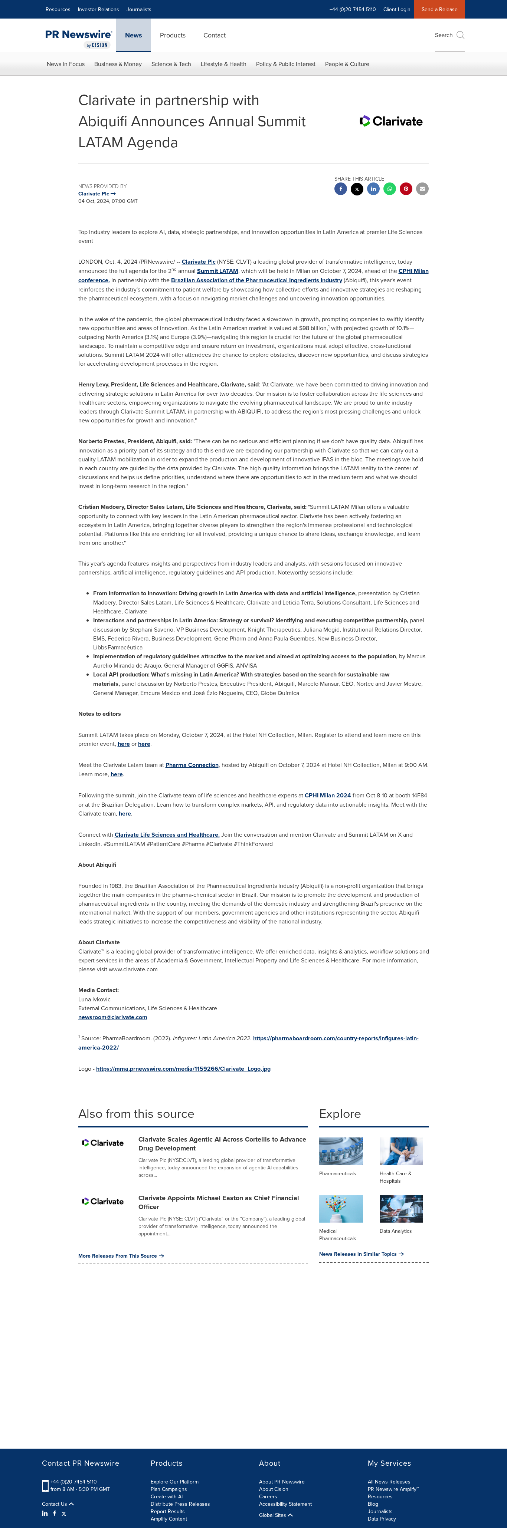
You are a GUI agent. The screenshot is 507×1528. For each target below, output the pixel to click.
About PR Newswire (282, 1481)
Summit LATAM (217, 271)
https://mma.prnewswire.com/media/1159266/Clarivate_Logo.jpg (183, 1068)
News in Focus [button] (66, 64)
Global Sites (273, 1515)
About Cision (273, 1489)
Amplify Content (169, 1518)
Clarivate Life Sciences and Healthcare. (167, 834)
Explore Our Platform (175, 1481)
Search (444, 35)
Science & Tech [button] (171, 64)
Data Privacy (382, 1518)
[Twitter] (63, 1513)
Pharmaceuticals (337, 1173)
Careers (268, 1496)
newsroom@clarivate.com (112, 1017)
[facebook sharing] (340, 189)
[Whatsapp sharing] (389, 189)
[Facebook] (54, 1513)
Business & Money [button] (118, 64)
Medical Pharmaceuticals (337, 1234)
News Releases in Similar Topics (358, 1254)
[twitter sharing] (357, 190)
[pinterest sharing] (406, 189)
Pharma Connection (192, 765)
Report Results (168, 1511)
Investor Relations (98, 9)
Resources (58, 9)
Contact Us (55, 1504)
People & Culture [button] (347, 64)
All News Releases (389, 1481)
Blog (373, 1504)
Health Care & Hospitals (396, 1177)
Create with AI (167, 1496)
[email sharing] (422, 189)
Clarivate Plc (199, 261)
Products (173, 35)
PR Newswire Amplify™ (393, 1489)
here (124, 744)
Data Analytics (396, 1231)
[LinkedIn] (46, 1513)
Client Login (396, 9)
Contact (214, 35)
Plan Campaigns (169, 1489)
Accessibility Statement (285, 1504)
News (133, 35)
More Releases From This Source (117, 1255)
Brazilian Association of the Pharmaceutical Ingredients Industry (256, 280)
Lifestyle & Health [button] (223, 64)
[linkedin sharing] (373, 189)
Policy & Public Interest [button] (285, 64)
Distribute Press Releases (180, 1504)
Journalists (139, 9)
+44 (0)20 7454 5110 (73, 1481)
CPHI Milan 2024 (328, 795)
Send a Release (440, 9)
